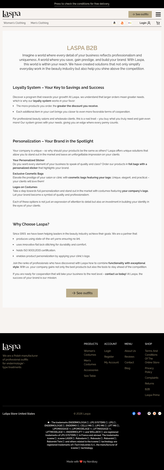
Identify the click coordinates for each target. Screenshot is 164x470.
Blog (127, 368)
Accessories (91, 370)
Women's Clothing (15, 22)
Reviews (129, 356)
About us (130, 350)
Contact (129, 362)
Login (143, 22)
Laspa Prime (152, 395)
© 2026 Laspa (82, 413)
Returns (149, 383)
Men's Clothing (40, 22)
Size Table (90, 375)
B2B (147, 389)
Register (109, 356)
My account (111, 362)
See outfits (142, 14)
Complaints (151, 377)
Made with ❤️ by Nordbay (82, 461)
